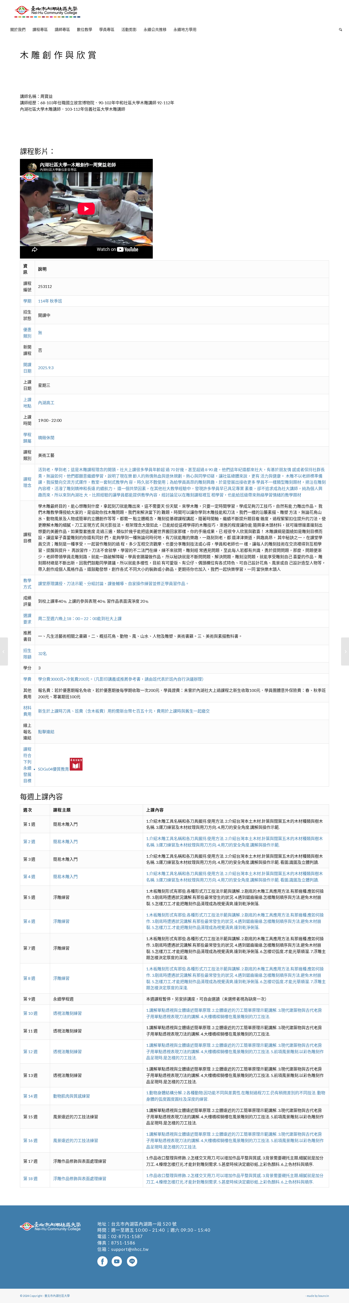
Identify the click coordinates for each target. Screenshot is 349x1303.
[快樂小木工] (4, 651)
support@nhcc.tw (130, 1249)
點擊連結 (46, 731)
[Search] (339, 29)
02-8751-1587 (127, 1236)
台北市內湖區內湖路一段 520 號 (144, 1224)
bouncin (323, 1295)
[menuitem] (18, 29)
